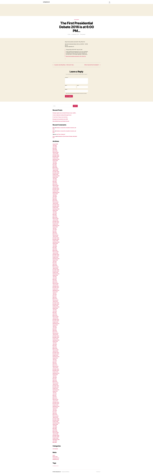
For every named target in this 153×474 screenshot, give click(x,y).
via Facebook (76, 19)
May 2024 (55, 181)
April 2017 (55, 297)
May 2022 (55, 214)
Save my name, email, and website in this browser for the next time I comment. (76, 93)
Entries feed (55, 456)
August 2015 (55, 324)
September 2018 (56, 273)
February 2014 (55, 349)
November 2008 (56, 436)
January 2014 (55, 351)
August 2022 (55, 210)
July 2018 (55, 276)
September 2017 (56, 290)
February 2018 (55, 283)
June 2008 (55, 440)
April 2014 (55, 347)
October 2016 (55, 305)
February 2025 (55, 168)
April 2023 (55, 199)
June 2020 (55, 246)
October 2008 (55, 438)
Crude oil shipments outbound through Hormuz (62, 115)
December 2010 (56, 402)
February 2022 (55, 218)
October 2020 (55, 240)
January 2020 (55, 253)
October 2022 (55, 207)
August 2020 (55, 243)
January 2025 (55, 170)
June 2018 (55, 278)
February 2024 (55, 185)
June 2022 (55, 213)
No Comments (83, 34)
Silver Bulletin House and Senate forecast (61, 121)
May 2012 (54, 378)
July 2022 (55, 211)
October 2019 (55, 257)
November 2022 (56, 206)
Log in (54, 455)
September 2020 (56, 242)
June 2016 (55, 311)
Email (78, 85)
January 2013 (55, 367)
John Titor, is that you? (60, 134)
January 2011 (55, 400)
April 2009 (55, 429)
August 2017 (55, 291)
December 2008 (56, 435)
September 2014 (56, 340)
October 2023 (55, 191)
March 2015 (55, 331)
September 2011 (56, 389)
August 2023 (55, 193)
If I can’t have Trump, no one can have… (60, 117)
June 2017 (55, 294)
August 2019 (55, 260)
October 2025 (55, 157)
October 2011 (55, 388)
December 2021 (56, 221)
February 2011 (55, 399)
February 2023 (55, 202)
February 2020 (55, 251)
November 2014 (56, 337)
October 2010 (55, 405)
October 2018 (55, 272)
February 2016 (55, 316)
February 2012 (55, 382)
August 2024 (55, 177)
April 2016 (55, 313)
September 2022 (56, 209)
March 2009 (55, 431)
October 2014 (55, 338)
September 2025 (56, 159)
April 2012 (55, 380)
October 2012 (55, 371)
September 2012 (56, 373)
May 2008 (55, 442)
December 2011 (56, 385)
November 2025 (56, 156)
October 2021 (55, 224)
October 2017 (55, 289)
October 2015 (55, 322)
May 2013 (54, 362)
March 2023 (55, 200)
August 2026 (55, 144)
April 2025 (55, 166)
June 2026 (55, 146)
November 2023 (56, 189)
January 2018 (55, 284)
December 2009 (56, 418)
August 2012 (55, 374)
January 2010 (55, 417)
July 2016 (55, 309)
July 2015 (54, 326)
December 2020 (56, 237)
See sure (54, 136)
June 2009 (55, 427)
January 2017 (55, 301)
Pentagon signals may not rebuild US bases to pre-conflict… (64, 112)
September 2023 (56, 192)
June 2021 (55, 229)
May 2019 (54, 262)
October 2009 (55, 421)
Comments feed (56, 458)
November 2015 (56, 320)
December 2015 (56, 319)
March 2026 (55, 151)
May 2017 (54, 295)
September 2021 (56, 225)
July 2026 (55, 145)
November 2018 (56, 271)
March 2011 (55, 398)
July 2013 (54, 359)
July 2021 (54, 228)
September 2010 (56, 406)
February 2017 (55, 300)
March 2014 (55, 348)
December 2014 (56, 336)
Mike (54, 127)
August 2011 (55, 391)
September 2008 (56, 439)
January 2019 (55, 268)
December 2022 (56, 204)
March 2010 (55, 414)
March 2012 (55, 381)
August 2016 (55, 308)
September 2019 (56, 258)
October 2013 (55, 355)
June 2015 (55, 327)
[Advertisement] (76, 10)
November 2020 (56, 239)
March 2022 (55, 217)
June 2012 (55, 377)
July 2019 (55, 261)
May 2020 (55, 247)
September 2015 (56, 323)
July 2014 (55, 342)
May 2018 (54, 279)
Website (66, 89)
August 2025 (55, 160)
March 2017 (55, 298)
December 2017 (56, 286)
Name (66, 85)
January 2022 (55, 220)
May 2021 (54, 231)
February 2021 (55, 235)
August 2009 (55, 424)
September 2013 (56, 356)
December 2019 (56, 254)
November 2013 (56, 353)
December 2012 (56, 369)
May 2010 (54, 411)
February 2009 (56, 432)
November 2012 (56, 370)
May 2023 (55, 197)
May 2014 (54, 345)
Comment (66, 77)
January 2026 (55, 153)
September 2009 (56, 422)
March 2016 (55, 315)
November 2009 (56, 420)
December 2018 (56, 269)
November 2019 (56, 255)
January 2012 (55, 384)
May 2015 (54, 329)
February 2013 (55, 366)
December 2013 (56, 352)
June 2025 (55, 163)
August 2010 (55, 407)
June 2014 (55, 344)
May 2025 (55, 164)
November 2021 (56, 222)
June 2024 (55, 179)
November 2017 (56, 287)
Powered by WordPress (65, 471)
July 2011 (54, 392)
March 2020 (55, 250)
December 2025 (56, 155)
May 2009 (55, 428)
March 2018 (55, 282)
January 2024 (55, 186)
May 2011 (54, 395)
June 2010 (55, 410)
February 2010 (55, 416)
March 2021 (55, 233)
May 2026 (55, 148)
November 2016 (56, 304)
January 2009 (55, 434)
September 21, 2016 (76, 34)
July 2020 (55, 244)
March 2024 (55, 184)
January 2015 (55, 334)
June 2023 (55, 196)
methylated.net (58, 471)
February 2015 (55, 333)
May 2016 (54, 312)
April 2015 (55, 330)
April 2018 (55, 280)
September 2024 (56, 175)
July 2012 (54, 376)
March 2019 (55, 265)
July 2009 (55, 425)
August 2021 (55, 226)
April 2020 (55, 249)
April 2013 (55, 363)
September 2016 (56, 307)
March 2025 (55, 167)
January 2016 (55, 318)
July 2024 (55, 178)
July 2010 (55, 409)
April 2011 (55, 396)
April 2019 (55, 264)
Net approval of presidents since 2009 (60, 119)
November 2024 (56, 173)
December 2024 (56, 171)
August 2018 (55, 275)
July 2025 (55, 162)
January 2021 (55, 236)
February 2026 (55, 152)
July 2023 (55, 195)
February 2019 (55, 266)
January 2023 (55, 203)
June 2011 (55, 394)
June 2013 (55, 360)
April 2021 (55, 232)
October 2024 (55, 174)
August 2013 (55, 358)
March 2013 (55, 365)
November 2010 (56, 403)
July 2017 (54, 293)
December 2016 (56, 302)
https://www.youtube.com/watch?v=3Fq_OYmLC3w (76, 56)
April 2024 (55, 182)
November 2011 (56, 387)
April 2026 (55, 149)
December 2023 (56, 188)
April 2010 (55, 413)
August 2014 (55, 341)
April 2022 (55, 215)
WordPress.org (56, 459)
